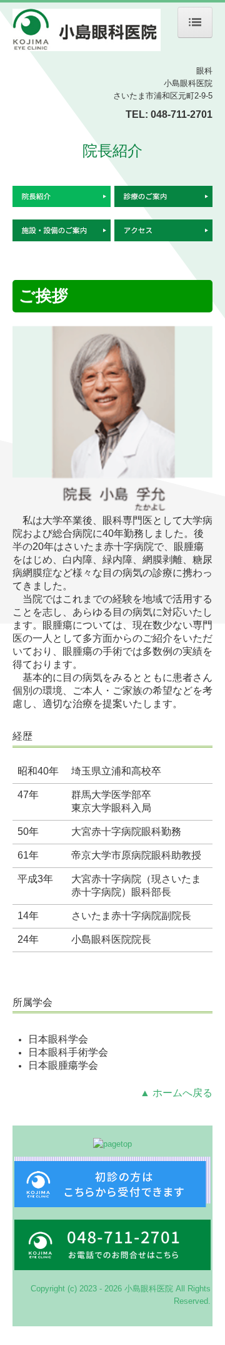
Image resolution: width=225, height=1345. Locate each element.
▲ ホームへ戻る (176, 1092)
